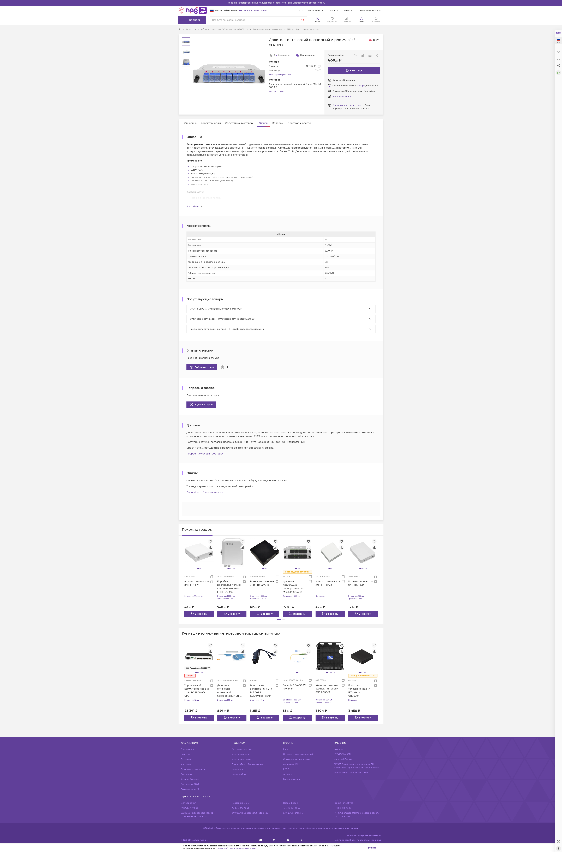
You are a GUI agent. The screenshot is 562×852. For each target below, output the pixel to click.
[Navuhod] (274, 840)
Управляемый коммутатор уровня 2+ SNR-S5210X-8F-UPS (196, 691)
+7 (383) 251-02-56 (291, 808)
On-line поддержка (242, 749)
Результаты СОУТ (190, 784)
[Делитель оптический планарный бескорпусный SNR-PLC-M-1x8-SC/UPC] (231, 656)
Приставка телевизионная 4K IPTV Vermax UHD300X (359, 691)
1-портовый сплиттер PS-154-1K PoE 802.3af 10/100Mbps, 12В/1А (261, 691)
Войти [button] (361, 22)
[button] (281, 3)
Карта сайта (239, 774)
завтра (361, 85)
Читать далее (276, 91)
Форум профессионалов (296, 759)
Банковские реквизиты (193, 769)
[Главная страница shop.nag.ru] (193, 10)
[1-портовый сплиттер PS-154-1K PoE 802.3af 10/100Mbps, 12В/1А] (264, 656)
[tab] (190, 123)
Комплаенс (238, 769)
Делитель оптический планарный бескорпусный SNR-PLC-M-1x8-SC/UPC (229, 691)
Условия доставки (241, 759)
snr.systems (289, 774)
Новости (185, 754)
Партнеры (186, 774)
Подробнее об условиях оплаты (206, 492)
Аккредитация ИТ (190, 789)
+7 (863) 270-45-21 (240, 808)
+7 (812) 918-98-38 (342, 808)
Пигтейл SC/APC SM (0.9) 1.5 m (294, 687)
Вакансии (186, 759)
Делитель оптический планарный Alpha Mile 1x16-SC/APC (293, 587)
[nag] (301, 840)
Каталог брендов (190, 779)
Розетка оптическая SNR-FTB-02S (196, 583)
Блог (301, 10)
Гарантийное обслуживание (247, 764)
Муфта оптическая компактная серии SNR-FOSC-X (327, 689)
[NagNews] (288, 840)
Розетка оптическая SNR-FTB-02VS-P (328, 583)
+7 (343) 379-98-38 (189, 808)
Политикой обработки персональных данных (236, 848)
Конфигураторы (291, 779)
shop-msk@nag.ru (259, 10)
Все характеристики (280, 74)
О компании (187, 749)
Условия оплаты (240, 754)
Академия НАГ (290, 764)
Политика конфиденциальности (364, 835)
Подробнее (192, 206)
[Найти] (303, 20)
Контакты (186, 764)
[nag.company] (260, 840)
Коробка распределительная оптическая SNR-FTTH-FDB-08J (229, 587)
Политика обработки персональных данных (357, 840)
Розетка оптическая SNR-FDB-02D (360, 583)
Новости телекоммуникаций (298, 754)
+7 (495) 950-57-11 (231, 10)
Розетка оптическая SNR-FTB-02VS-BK (262, 583)
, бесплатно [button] (368, 85)
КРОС (286, 769)
